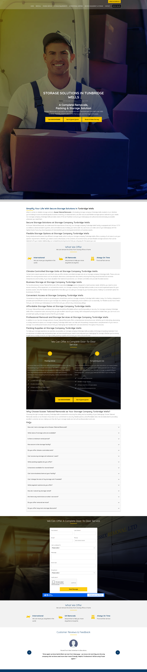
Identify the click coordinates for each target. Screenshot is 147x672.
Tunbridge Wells (86, 208)
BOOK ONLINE (116, 6)
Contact (107, 6)
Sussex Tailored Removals (62, 212)
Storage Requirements (60, 6)
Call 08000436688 (54, 119)
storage (70, 285)
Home (32, 6)
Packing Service (47, 6)
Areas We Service (114, 1)
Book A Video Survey (92, 119)
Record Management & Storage (94, 6)
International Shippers (76, 6)
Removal (38, 6)
